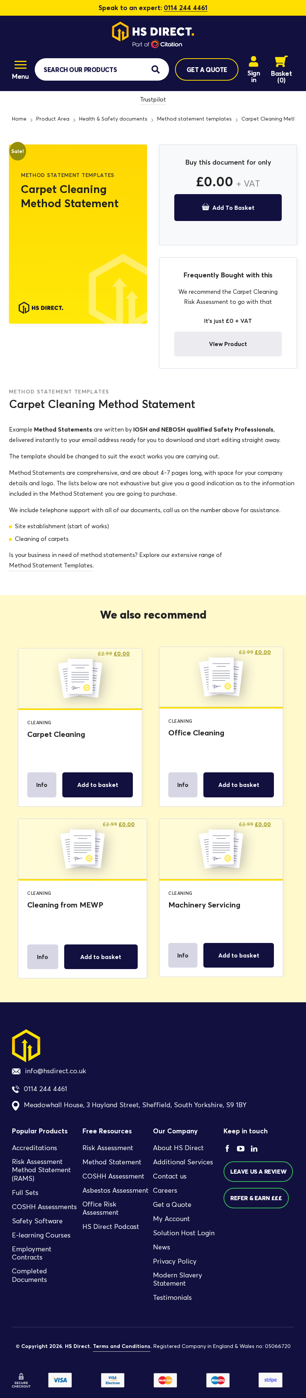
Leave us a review (258, 1171)
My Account (171, 1219)
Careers (165, 1190)
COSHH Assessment (113, 1176)
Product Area (52, 119)
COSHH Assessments (44, 1207)
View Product (228, 344)
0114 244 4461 (185, 7)
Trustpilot (153, 99)
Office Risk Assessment (100, 1208)
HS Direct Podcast (110, 1227)
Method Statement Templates (51, 565)
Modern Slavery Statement (177, 1279)
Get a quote (207, 70)
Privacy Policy (175, 1261)
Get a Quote (172, 1205)
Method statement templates (194, 119)
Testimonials (172, 1297)
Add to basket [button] (97, 784)
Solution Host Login (184, 1233)
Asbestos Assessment (115, 1190)
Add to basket (233, 207)
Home (19, 119)
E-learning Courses (41, 1235)
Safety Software (37, 1221)
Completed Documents (29, 1275)
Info (41, 784)
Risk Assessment (107, 1148)
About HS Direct (178, 1148)
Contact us (170, 1176)
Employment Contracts (31, 1253)
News (161, 1247)
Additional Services (183, 1162)
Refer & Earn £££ (256, 1198)
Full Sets (25, 1193)
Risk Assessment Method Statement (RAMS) (41, 1170)
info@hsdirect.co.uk (55, 1071)
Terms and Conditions (121, 1346)
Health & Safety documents (113, 119)
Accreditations (34, 1148)
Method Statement (111, 1162)
